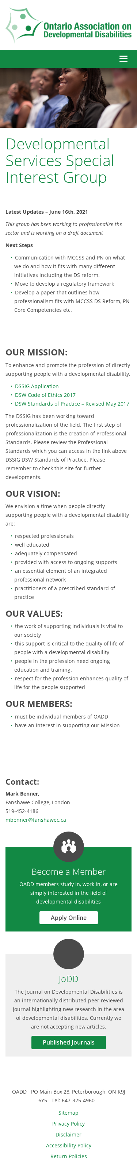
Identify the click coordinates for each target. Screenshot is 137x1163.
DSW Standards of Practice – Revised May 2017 (72, 403)
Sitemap (68, 1112)
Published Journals (69, 1042)
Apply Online (69, 918)
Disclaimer (68, 1134)
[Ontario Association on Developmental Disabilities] (68, 25)
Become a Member (68, 871)
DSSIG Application (37, 386)
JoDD (69, 979)
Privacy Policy (68, 1123)
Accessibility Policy (68, 1145)
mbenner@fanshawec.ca (35, 819)
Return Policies (68, 1156)
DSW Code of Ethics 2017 (45, 394)
